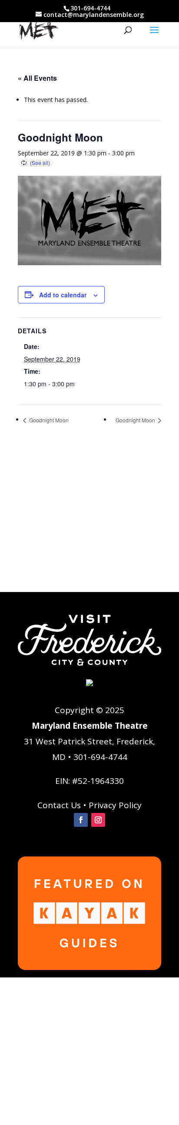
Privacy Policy (115, 805)
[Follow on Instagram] (98, 820)
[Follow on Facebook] (81, 820)
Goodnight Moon (48, 420)
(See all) (40, 162)
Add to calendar (62, 294)
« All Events (37, 78)
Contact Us (59, 805)
